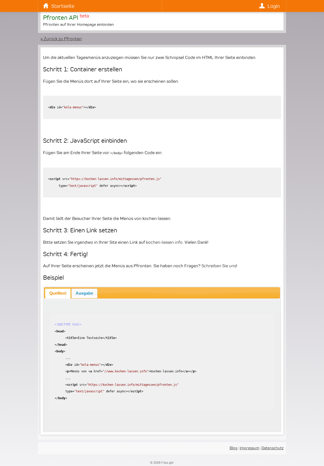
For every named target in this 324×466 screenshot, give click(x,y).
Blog (233, 448)
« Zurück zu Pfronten (61, 38)
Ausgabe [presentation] (84, 293)
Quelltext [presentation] (57, 293)
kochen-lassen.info (164, 242)
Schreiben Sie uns (218, 265)
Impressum (249, 448)
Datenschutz (272, 448)
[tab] (58, 293)
